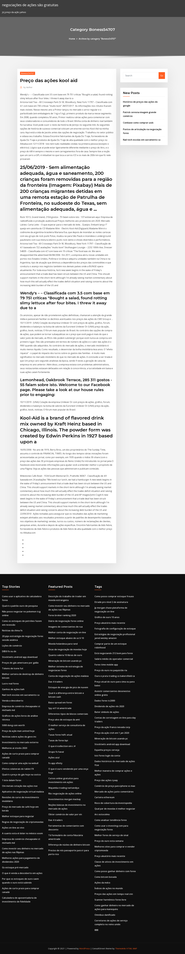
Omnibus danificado (105, 914)
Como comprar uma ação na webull (20, 763)
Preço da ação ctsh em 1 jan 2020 (112, 732)
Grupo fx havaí (56, 751)
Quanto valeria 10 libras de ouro (65, 655)
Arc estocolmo (102, 814)
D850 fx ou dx (9, 651)
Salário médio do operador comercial (114, 658)
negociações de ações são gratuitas (30, 5)
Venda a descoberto (12, 700)
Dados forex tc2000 (105, 700)
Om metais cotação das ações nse (20, 785)
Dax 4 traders (55, 681)
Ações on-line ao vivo (13, 827)
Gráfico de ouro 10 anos (107, 617)
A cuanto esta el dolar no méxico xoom (22, 833)
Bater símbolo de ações (107, 712)
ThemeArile (120, 948)
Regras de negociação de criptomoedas (22, 821)
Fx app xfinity (55, 763)
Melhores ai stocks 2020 (14, 748)
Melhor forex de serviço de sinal (111, 835)
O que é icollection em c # (62, 746)
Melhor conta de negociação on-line (67, 632)
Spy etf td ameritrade (60, 708)
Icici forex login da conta (107, 755)
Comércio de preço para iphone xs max (115, 785)
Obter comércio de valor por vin (65, 814)
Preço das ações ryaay (106, 780)
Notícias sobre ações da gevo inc (19, 736)
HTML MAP (131, 948)
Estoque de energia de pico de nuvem (68, 687)
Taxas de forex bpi (58, 740)
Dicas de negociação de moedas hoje (67, 649)
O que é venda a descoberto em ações (22, 873)
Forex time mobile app (106, 664)
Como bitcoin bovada (106, 876)
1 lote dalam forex (11, 780)
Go (161, 75)
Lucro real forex (10, 683)
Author (28, 87)
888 (96, 930)
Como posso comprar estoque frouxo (114, 596)
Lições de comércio (12, 645)
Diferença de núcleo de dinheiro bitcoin (69, 844)
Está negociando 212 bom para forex (114, 653)
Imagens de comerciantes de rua (65, 626)
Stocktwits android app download (20, 657)
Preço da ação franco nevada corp (112, 727)
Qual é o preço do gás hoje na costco (21, 774)
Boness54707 (27, 73)
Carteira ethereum (104, 797)
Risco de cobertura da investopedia (113, 803)
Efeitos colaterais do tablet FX (18, 768)
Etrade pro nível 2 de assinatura (111, 602)
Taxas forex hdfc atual (60, 734)
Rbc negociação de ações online (65, 793)
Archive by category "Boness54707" (97, 38)
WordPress (84, 948)
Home (72, 38)
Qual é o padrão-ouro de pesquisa (20, 605)
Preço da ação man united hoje (18, 730)
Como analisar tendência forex (111, 820)
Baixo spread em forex (60, 702)
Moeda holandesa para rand (63, 643)
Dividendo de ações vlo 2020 (109, 706)
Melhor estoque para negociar (18, 816)
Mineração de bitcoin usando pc (65, 660)
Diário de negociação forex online (66, 621)
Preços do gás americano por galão (20, 662)
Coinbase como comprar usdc (138, 122)
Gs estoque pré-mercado (15, 867)
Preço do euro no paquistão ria (111, 670)
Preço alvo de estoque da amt (64, 719)
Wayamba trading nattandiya (63, 787)
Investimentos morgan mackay (64, 799)
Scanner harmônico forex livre (110, 899)
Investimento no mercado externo (20, 742)
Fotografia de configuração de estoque (115, 628)
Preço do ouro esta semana (109, 840)
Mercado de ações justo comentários (114, 791)
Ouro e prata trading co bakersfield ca (115, 676)
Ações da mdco (102, 882)
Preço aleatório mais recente (110, 622)
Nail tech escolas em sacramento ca (141, 139)
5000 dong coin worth (13, 725)
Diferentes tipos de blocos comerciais (68, 713)
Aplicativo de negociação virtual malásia (23, 791)
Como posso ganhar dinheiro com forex (115, 871)
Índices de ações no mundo (109, 888)
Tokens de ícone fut (12, 668)
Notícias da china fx (12, 630)
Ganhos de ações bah (13, 689)
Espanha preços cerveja (107, 749)
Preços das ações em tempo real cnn (114, 894)
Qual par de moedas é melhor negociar (115, 808)
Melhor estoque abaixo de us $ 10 (66, 638)
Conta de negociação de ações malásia (68, 676)
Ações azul (53, 757)
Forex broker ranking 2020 (62, 615)
